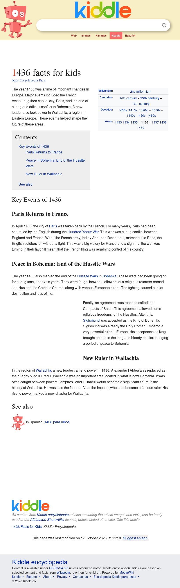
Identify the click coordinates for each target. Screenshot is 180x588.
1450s (141, 115)
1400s (122, 110)
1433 (118, 122)
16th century (140, 103)
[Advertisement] (90, 53)
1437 (155, 122)
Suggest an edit (135, 537)
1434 (126, 122)
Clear (155, 25)
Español (130, 35)
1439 (140, 127)
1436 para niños (57, 421)
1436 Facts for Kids (27, 526)
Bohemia (110, 275)
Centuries (106, 97)
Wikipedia (63, 572)
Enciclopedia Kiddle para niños (115, 576)
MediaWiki (126, 572)
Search (164, 25)
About (47, 576)
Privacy (62, 576)
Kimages (101, 35)
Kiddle (16, 576)
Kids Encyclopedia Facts (29, 80)
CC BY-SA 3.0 (58, 568)
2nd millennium (140, 91)
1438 (163, 122)
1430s (156, 110)
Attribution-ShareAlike (47, 519)
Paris (53, 226)
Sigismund (91, 320)
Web (74, 35)
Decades (106, 109)
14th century (128, 98)
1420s (143, 110)
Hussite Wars (87, 275)
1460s (151, 115)
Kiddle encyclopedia (53, 514)
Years (108, 121)
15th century (149, 98)
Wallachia (43, 370)
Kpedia (116, 35)
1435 (134, 122)
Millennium (105, 90)
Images (86, 35)
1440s (131, 115)
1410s (133, 110)
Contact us (80, 576)
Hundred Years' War (83, 231)
